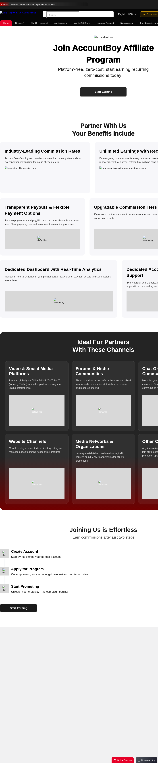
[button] (80, 15)
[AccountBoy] (18, 12)
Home (6, 23)
